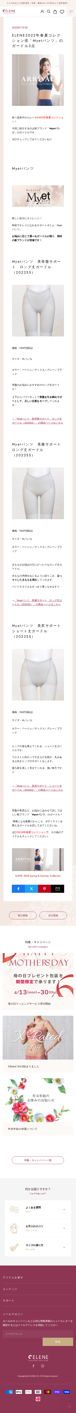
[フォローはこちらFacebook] (33, 1366)
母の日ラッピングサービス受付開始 (29, 1004)
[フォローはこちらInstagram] (42, 1366)
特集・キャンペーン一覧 (38, 1160)
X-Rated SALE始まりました (23, 1066)
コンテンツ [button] (10, 1289)
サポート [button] (8, 1300)
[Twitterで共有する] (31, 889)
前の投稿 (23, 915)
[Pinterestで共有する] (44, 889)
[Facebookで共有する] (18, 889)
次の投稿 (53, 915)
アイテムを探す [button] (13, 1277)
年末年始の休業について (22, 1129)
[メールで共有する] (57, 889)
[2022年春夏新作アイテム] (38, 859)
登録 (58, 1341)
